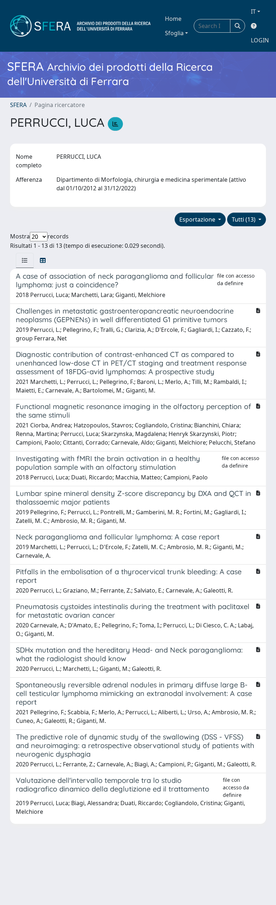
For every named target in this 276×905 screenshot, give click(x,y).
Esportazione (198, 219)
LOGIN (260, 40)
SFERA (18, 105)
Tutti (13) (244, 219)
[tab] (25, 260)
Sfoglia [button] (174, 33)
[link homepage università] (80, 26)
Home (173, 19)
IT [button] (253, 11)
